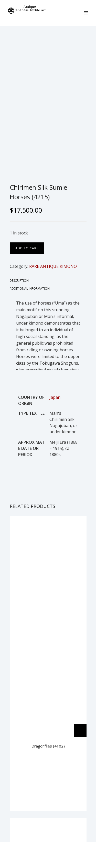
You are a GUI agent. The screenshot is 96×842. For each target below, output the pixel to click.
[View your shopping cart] (77, 13)
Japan (54, 397)
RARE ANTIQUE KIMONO (53, 266)
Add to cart (26, 248)
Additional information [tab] (29, 288)
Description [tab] (19, 280)
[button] (80, 730)
